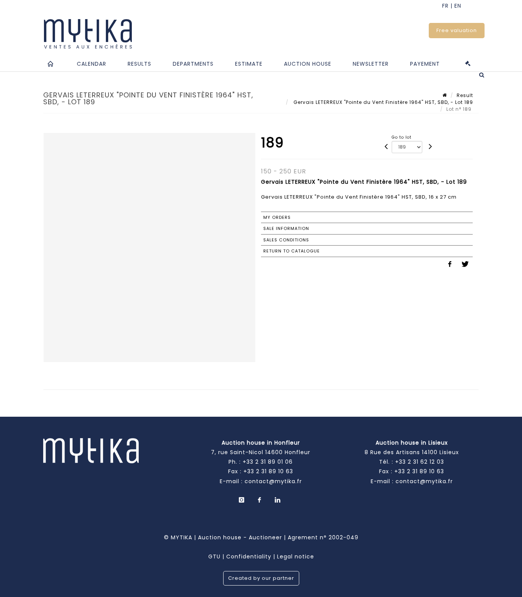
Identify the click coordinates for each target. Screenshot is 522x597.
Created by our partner (261, 578)
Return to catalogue (291, 251)
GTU (214, 556)
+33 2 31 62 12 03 (419, 462)
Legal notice (295, 556)
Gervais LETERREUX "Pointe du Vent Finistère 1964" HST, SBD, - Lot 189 (382, 102)
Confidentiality (248, 556)
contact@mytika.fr (273, 481)
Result (465, 95)
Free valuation (456, 30)
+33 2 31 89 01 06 (268, 462)
